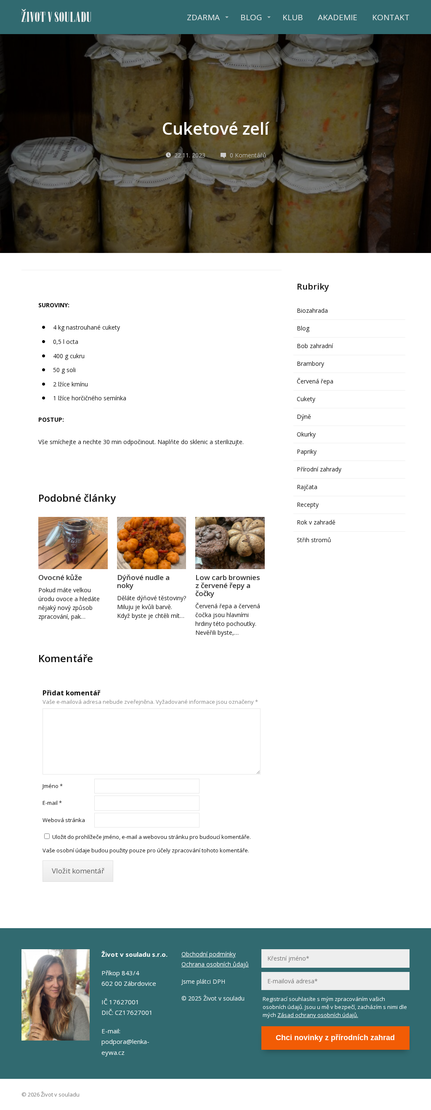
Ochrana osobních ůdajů (215, 964)
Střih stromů (314, 540)
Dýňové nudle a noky (143, 581)
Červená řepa (315, 381)
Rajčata (307, 487)
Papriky (307, 451)
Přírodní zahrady (319, 469)
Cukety (306, 399)
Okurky (306, 434)
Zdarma (203, 17)
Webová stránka (64, 820)
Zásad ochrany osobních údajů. (317, 1015)
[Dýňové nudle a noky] (151, 543)
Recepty (308, 504)
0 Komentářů (248, 155)
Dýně (304, 417)
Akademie (337, 17)
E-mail (52, 803)
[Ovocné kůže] (72, 543)
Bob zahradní (315, 346)
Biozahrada (312, 310)
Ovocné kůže (60, 577)
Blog (251, 17)
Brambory (310, 363)
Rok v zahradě (316, 522)
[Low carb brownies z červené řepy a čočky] (229, 543)
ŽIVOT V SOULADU (56, 17)
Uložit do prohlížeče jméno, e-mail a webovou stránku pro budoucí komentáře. (151, 837)
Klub (292, 17)
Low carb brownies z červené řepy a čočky (227, 585)
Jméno (53, 786)
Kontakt (391, 17)
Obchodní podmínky (208, 954)
